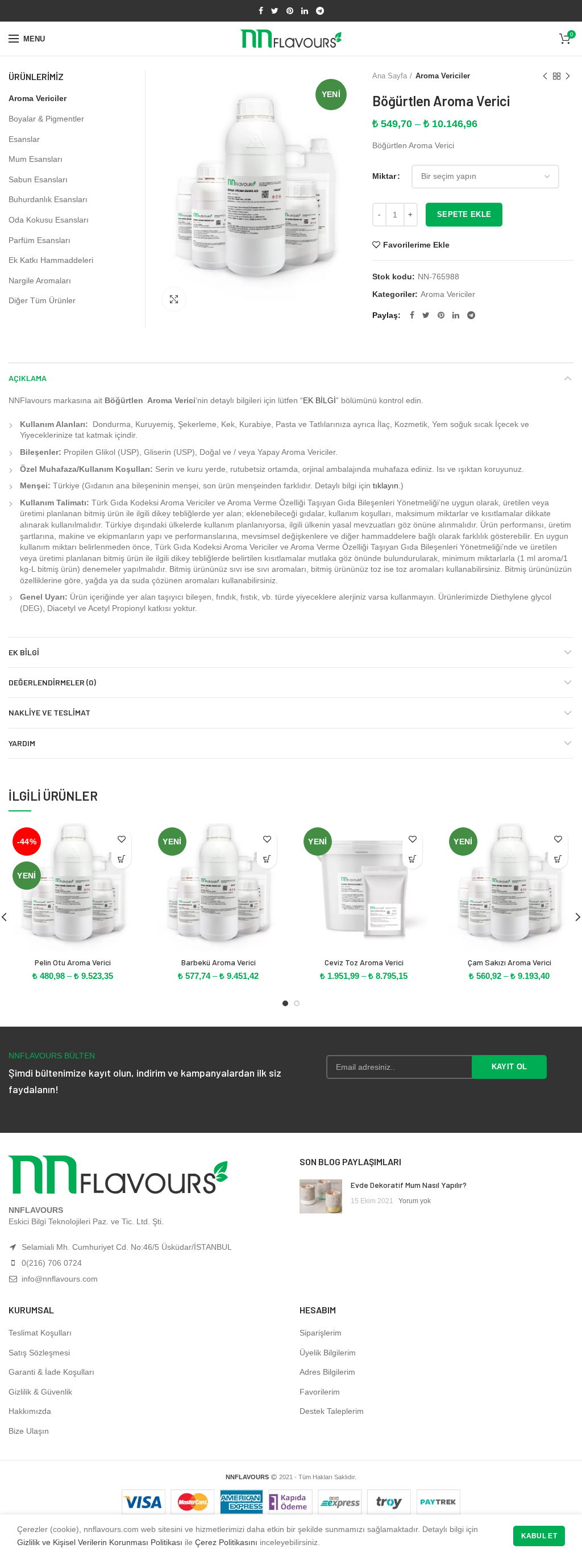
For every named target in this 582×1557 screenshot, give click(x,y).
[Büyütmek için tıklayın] (174, 299)
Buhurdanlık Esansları (48, 199)
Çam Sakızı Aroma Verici (509, 962)
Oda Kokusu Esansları (49, 219)
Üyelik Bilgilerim (328, 1352)
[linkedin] (304, 10)
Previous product (545, 76)
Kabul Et (539, 1536)
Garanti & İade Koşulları (51, 1371)
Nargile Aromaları (40, 280)
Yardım (22, 743)
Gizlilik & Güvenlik (40, 1391)
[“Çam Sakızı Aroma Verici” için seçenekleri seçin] (558, 859)
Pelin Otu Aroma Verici (73, 962)
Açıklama (28, 378)
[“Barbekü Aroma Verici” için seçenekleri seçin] (267, 859)
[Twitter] (274, 10)
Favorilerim (320, 1391)
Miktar (384, 176)
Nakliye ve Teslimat (49, 712)
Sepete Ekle (464, 214)
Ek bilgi (24, 652)
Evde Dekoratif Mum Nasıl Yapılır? (409, 1185)
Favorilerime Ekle (416, 245)
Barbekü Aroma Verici (218, 962)
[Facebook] (261, 10)
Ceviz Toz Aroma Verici (364, 962)
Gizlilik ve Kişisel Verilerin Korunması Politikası (99, 1542)
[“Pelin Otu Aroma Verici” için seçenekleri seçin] (121, 859)
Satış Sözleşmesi (39, 1352)
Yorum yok (414, 1201)
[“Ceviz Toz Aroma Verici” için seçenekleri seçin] (412, 859)
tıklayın (385, 485)
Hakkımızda (30, 1411)
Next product (567, 76)
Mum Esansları (36, 159)
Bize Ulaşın (29, 1430)
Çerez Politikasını (226, 1542)
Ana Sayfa (389, 76)
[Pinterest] (289, 10)
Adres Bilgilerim (327, 1371)
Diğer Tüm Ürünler (42, 300)
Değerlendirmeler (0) (52, 682)
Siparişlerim (321, 1332)
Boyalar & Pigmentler (46, 118)
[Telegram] (320, 10)
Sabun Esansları (38, 179)
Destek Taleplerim (332, 1411)
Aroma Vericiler (442, 76)
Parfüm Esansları (39, 240)
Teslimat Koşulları (40, 1332)
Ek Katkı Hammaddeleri (51, 260)
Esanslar (24, 139)
